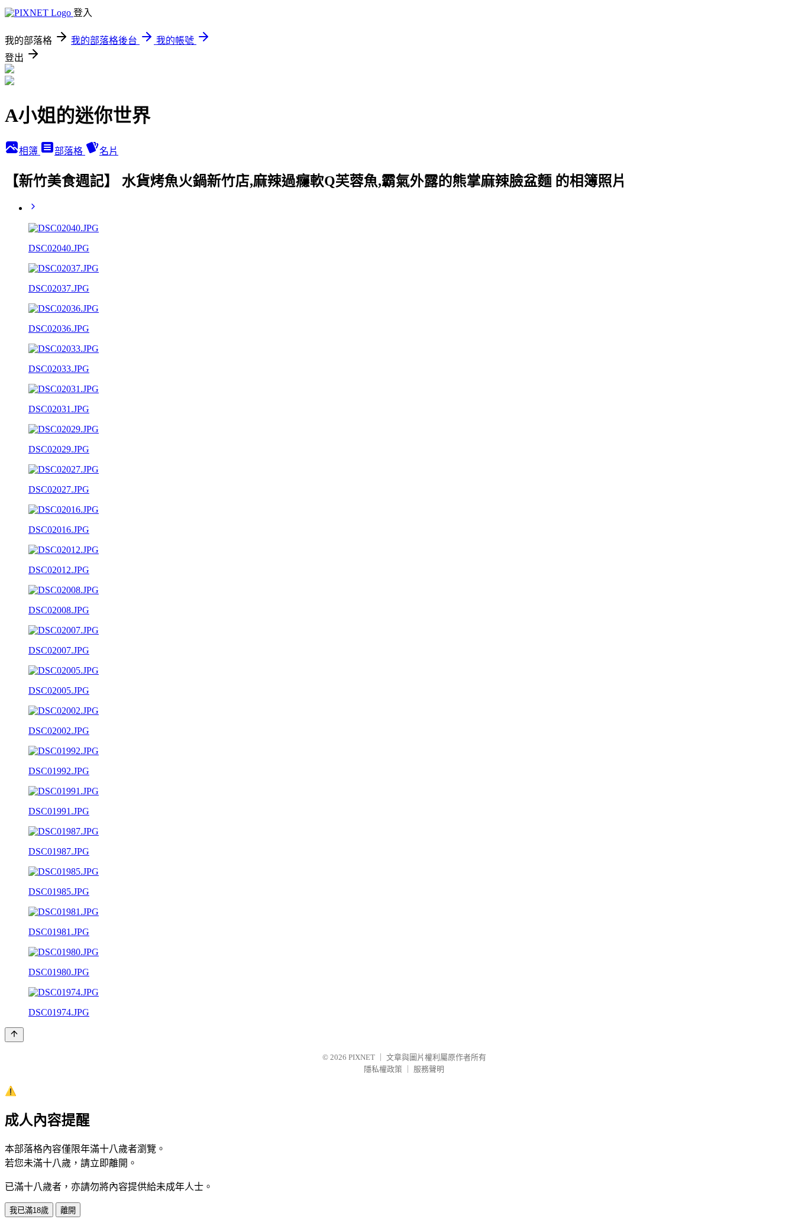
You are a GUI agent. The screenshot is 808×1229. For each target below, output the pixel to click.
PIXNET (361, 1057)
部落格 (69, 151)
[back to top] (14, 1034)
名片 (108, 151)
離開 (68, 1210)
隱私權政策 (383, 1069)
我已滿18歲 (29, 1210)
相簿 (29, 151)
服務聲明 (428, 1069)
